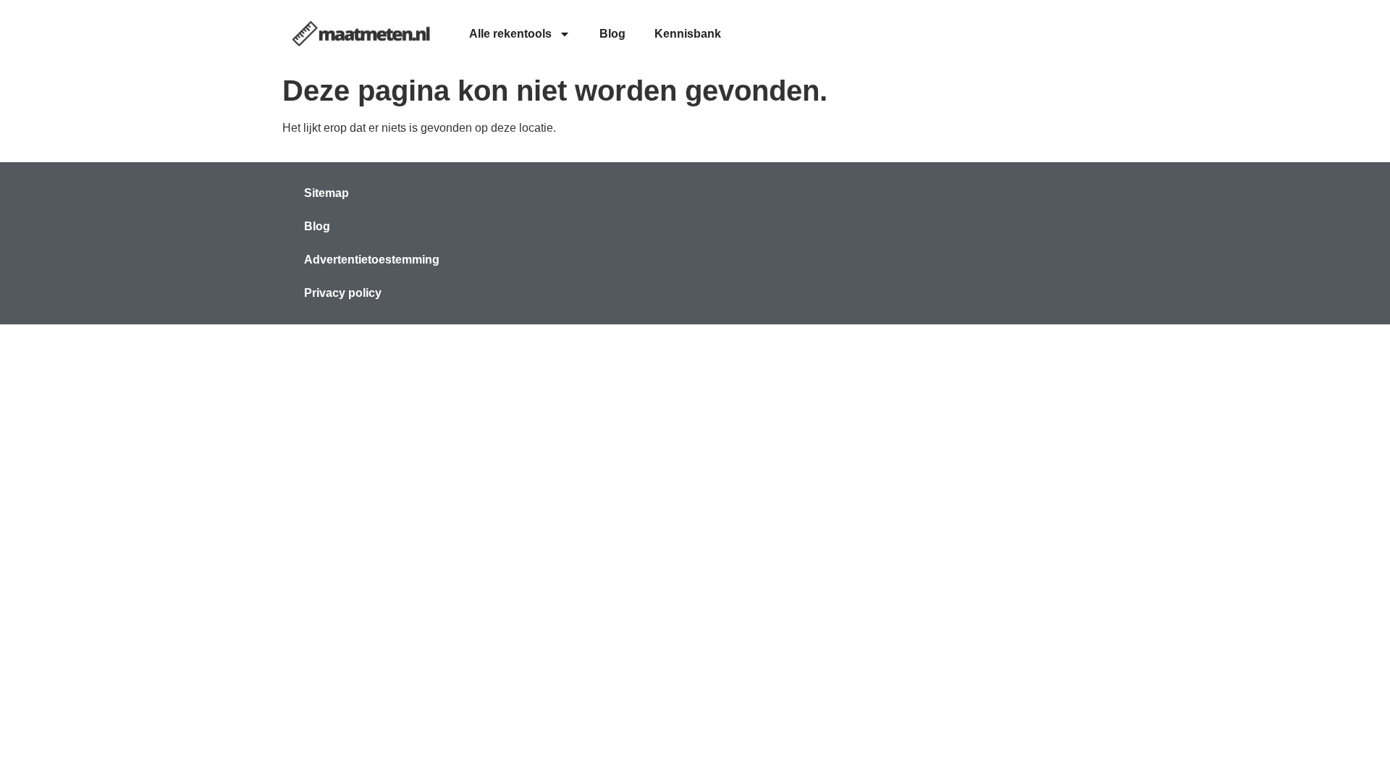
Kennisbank (687, 34)
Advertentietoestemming (371, 259)
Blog (612, 34)
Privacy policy (343, 293)
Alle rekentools (510, 34)
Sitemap (326, 193)
